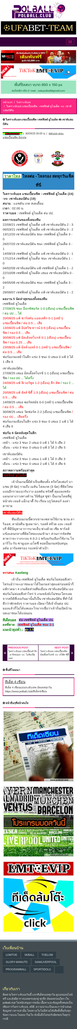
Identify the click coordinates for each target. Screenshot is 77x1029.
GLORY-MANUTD (17, 961)
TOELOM (47, 954)
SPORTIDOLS (42, 969)
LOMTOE (11, 954)
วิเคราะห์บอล (23, 102)
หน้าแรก (7, 102)
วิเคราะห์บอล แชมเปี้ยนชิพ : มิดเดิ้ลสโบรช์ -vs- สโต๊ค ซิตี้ (54, 653)
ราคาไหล (12, 176)
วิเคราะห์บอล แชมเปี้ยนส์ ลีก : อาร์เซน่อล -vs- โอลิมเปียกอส (22, 655)
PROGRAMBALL (16, 969)
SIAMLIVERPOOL (46, 961)
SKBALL (29, 954)
